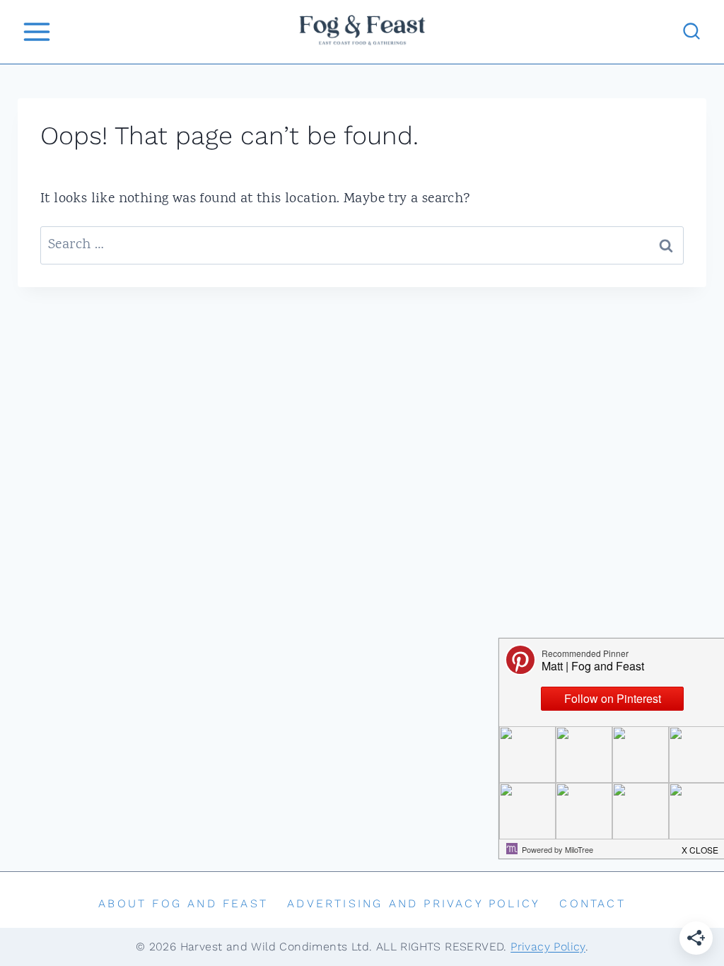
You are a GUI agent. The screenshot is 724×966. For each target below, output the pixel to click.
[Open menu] (36, 31)
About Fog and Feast (183, 903)
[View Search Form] (691, 31)
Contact (592, 903)
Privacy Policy (547, 946)
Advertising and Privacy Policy (413, 903)
